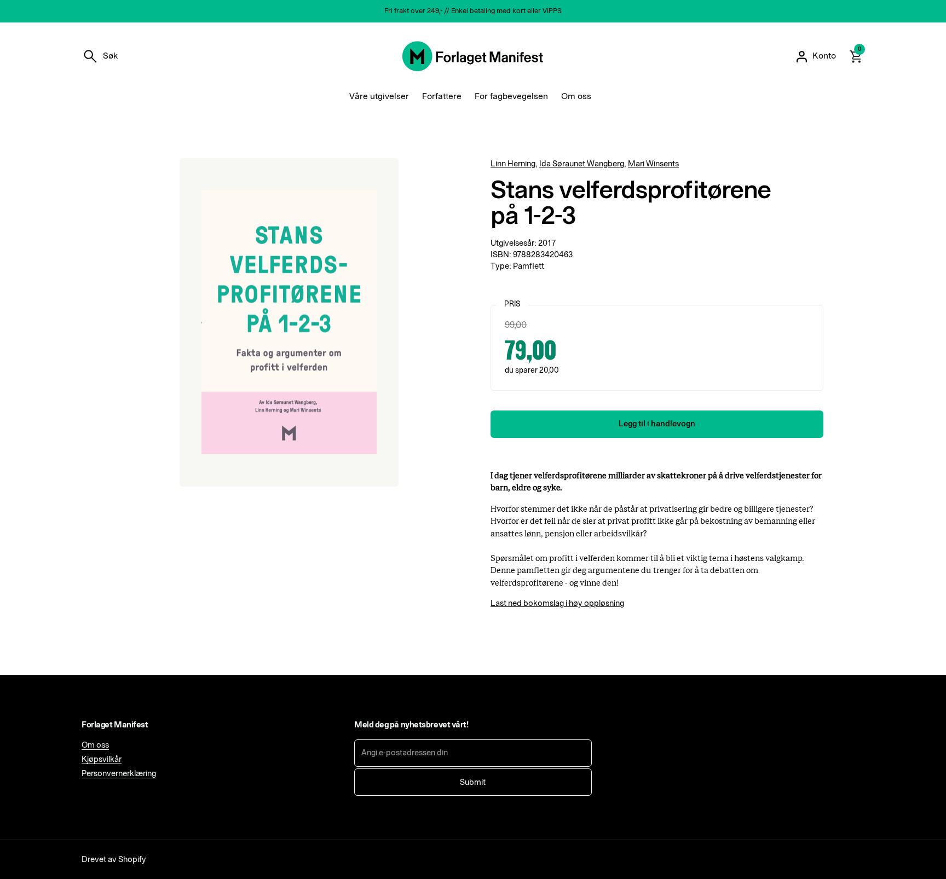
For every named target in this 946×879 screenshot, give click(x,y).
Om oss (95, 745)
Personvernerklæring (119, 774)
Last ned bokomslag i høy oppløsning (557, 603)
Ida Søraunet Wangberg (581, 164)
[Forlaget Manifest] (473, 56)
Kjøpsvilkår (102, 759)
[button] (100, 56)
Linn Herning (513, 164)
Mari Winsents (653, 164)
